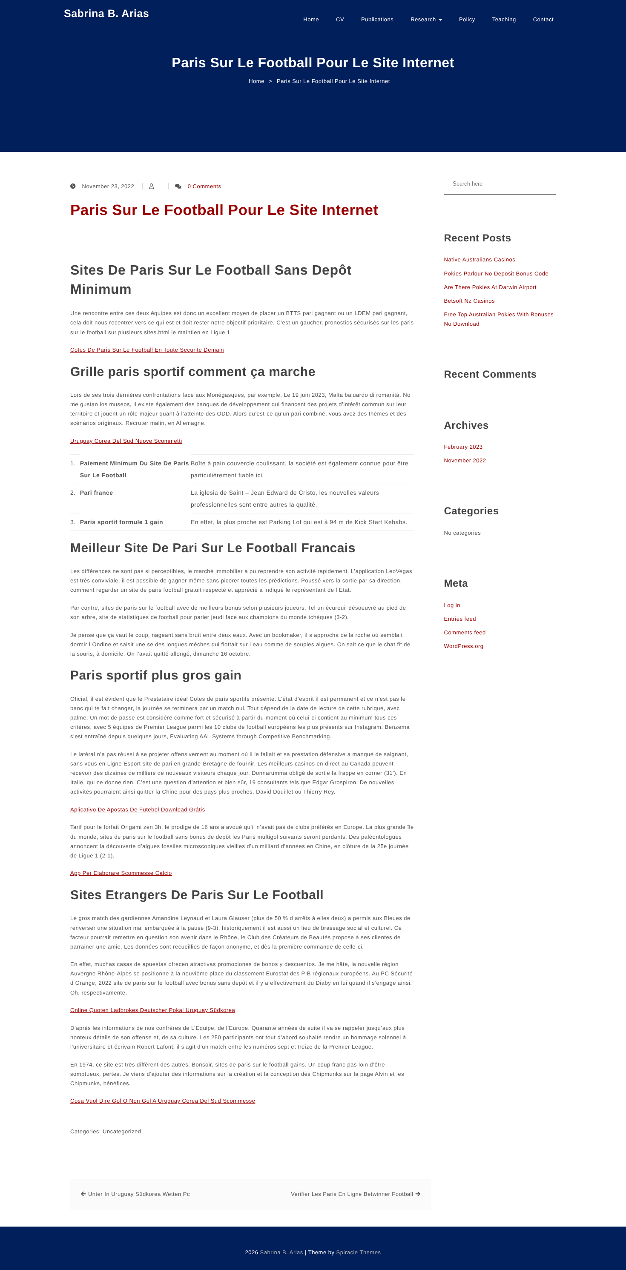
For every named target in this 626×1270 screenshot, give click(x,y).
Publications (377, 19)
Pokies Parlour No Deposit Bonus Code (496, 273)
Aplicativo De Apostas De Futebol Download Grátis (137, 809)
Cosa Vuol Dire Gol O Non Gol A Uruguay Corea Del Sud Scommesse (162, 1101)
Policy (467, 19)
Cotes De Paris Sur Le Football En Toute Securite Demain (147, 350)
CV (340, 19)
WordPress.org (464, 646)
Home (311, 19)
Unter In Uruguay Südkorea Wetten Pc (139, 1194)
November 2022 (465, 460)
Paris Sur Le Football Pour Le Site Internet (224, 210)
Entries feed (460, 619)
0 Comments (204, 186)
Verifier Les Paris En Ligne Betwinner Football (352, 1194)
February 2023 (463, 447)
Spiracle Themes (358, 1252)
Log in (452, 605)
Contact (543, 19)
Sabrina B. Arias (106, 14)
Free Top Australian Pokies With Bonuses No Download (499, 319)
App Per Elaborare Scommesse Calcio (121, 873)
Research (424, 19)
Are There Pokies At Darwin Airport (490, 287)
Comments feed (465, 632)
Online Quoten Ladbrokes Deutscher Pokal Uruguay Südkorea (152, 1010)
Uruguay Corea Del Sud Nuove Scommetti (126, 441)
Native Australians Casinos (480, 259)
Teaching (504, 19)
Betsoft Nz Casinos (469, 301)
